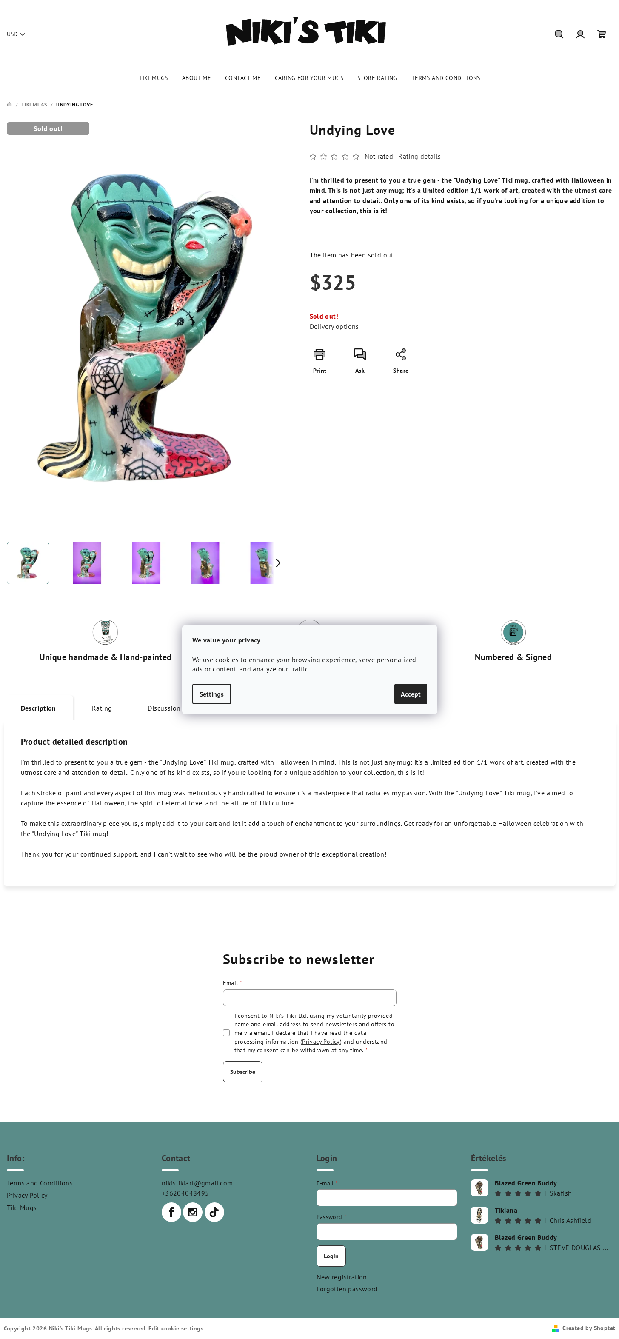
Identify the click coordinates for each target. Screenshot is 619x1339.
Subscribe (242, 1072)
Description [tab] (38, 708)
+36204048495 (185, 1193)
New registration (342, 1277)
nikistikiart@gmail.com (197, 1183)
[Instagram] (193, 1212)
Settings (212, 694)
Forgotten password (347, 1289)
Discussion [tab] (164, 708)
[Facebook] (171, 1212)
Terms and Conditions (40, 1183)
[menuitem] (153, 78)
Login (331, 1256)
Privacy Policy (27, 1195)
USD (12, 34)
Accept (411, 694)
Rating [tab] (102, 708)
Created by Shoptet (588, 1328)
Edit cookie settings (175, 1328)
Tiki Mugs (22, 1207)
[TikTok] (214, 1212)
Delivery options (334, 326)
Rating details (419, 156)
